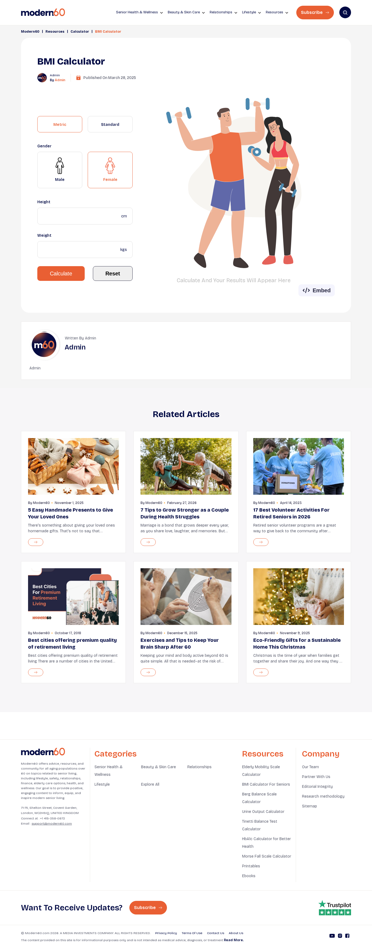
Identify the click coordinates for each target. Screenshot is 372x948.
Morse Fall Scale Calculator (266, 856)
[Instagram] (340, 937)
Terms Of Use (192, 933)
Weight (44, 235)
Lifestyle (102, 784)
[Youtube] (332, 937)
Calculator (80, 32)
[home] (43, 12)
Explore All (150, 784)
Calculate (61, 273)
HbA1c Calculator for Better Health (266, 843)
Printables (251, 866)
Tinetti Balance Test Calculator (259, 825)
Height (43, 202)
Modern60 (30, 32)
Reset (112, 273)
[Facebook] (347, 937)
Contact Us (215, 933)
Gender (44, 146)
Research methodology (323, 796)
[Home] (43, 752)
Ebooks (248, 876)
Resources (55, 32)
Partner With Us (316, 776)
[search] (345, 12)
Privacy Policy (166, 933)
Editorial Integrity (317, 786)
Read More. (234, 940)
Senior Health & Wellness (108, 771)
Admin (60, 80)
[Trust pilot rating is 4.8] (334, 907)
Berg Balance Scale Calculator (259, 798)
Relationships (199, 767)
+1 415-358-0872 (52, 818)
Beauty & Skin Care (158, 767)
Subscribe (312, 12)
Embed (322, 290)
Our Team (310, 767)
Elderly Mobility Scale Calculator (261, 771)
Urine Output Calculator (263, 811)
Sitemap (309, 806)
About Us (236, 933)
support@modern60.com (52, 823)
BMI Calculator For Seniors (266, 784)
